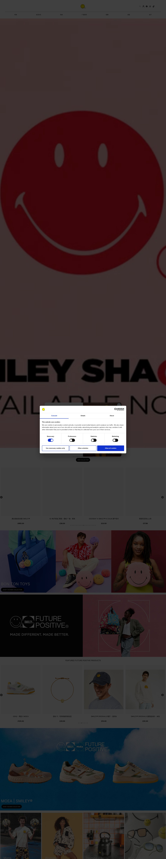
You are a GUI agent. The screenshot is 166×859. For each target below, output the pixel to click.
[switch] (72, 440)
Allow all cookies (110, 448)
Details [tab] (83, 416)
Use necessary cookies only (55, 448)
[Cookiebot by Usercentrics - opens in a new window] (115, 409)
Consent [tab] (54, 416)
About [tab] (112, 416)
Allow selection (83, 448)
